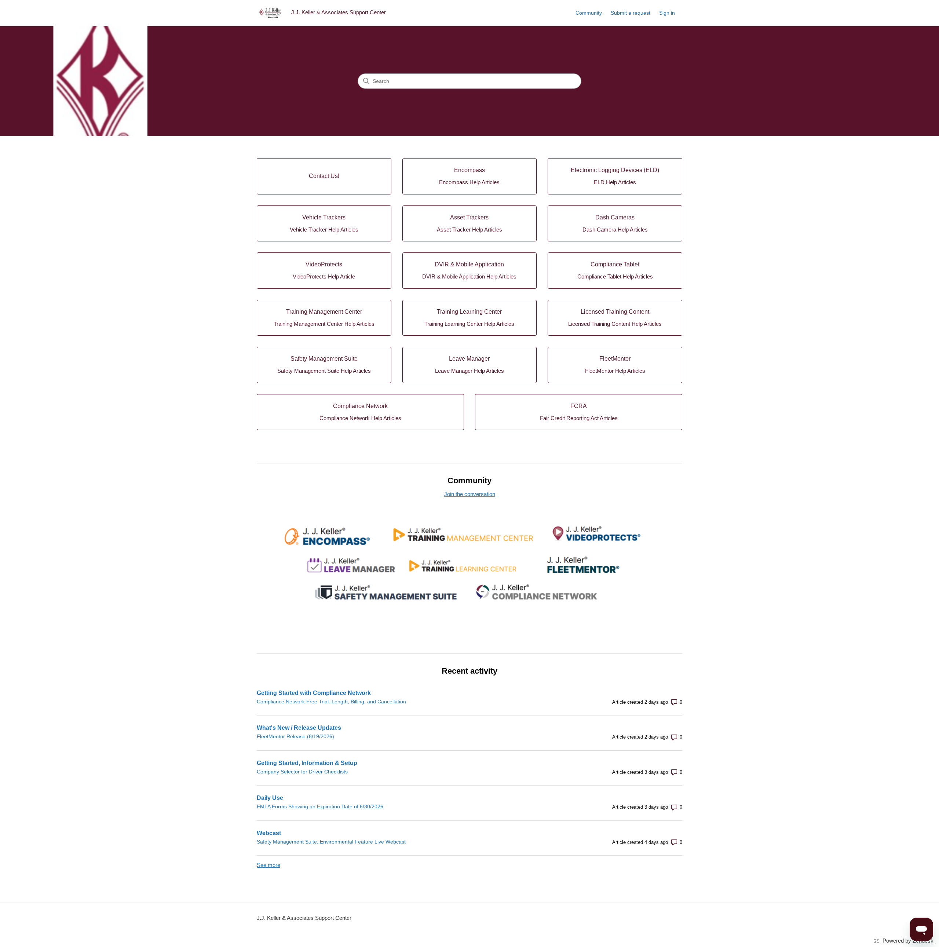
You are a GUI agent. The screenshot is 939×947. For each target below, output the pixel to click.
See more (268, 865)
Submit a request (630, 13)
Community (589, 13)
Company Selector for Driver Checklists (302, 772)
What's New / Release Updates (299, 728)
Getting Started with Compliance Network (314, 693)
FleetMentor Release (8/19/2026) (295, 736)
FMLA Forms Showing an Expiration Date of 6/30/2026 (320, 806)
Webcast (269, 833)
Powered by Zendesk (908, 940)
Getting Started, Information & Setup (307, 763)
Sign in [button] (667, 13)
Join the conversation (469, 494)
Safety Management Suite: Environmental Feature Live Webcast (331, 842)
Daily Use (270, 798)
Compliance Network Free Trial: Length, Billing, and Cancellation (331, 701)
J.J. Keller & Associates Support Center (304, 918)
